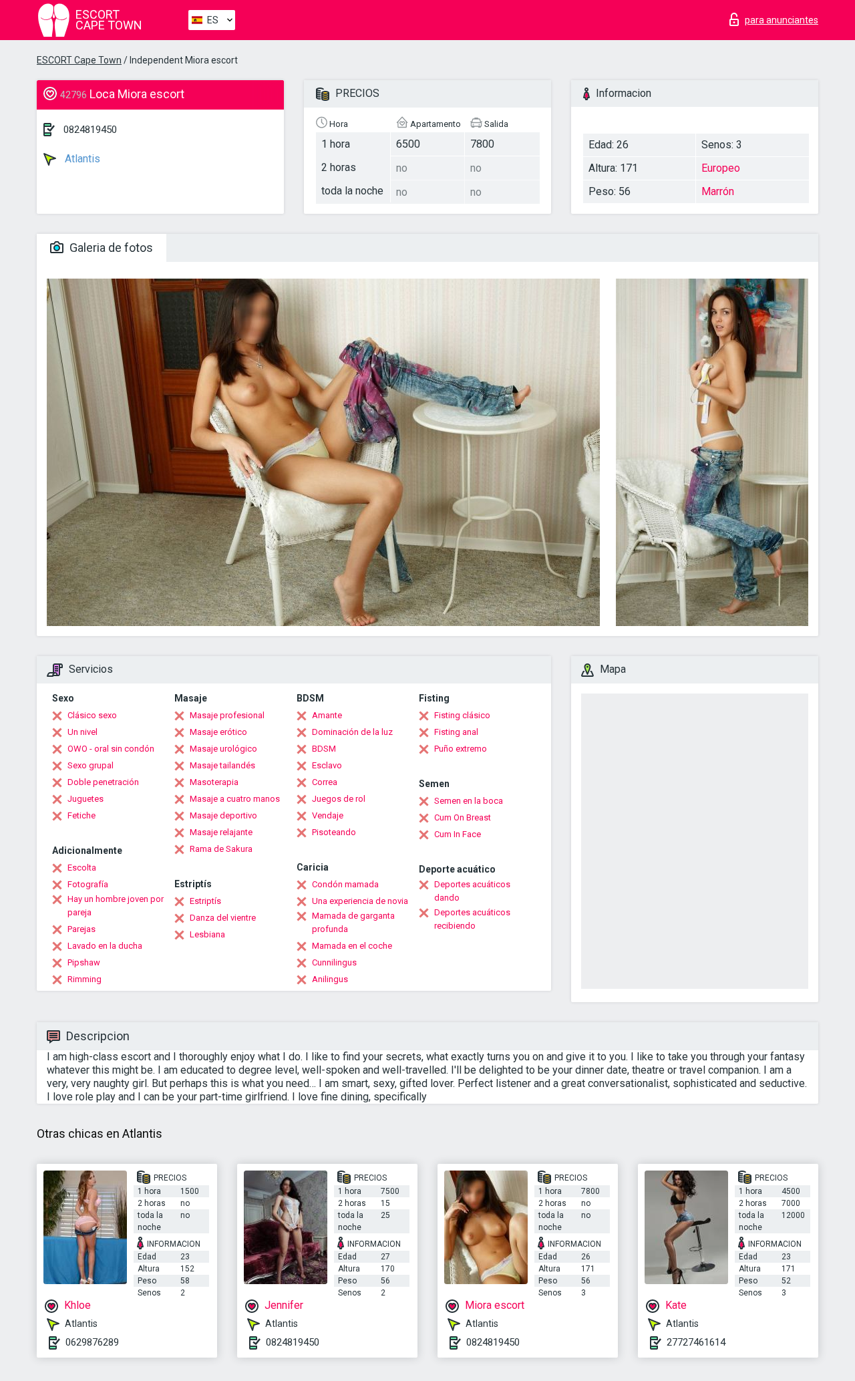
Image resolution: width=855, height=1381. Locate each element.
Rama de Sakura (221, 849)
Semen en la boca (468, 801)
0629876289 (92, 1342)
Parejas (81, 929)
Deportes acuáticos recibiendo (472, 919)
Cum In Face (457, 834)
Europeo (720, 168)
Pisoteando (334, 832)
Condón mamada (345, 884)
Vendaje (327, 815)
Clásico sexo (92, 715)
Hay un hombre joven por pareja (115, 905)
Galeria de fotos (110, 248)
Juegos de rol (338, 799)
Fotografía (87, 884)
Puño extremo (460, 749)
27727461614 (696, 1342)
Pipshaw (83, 962)
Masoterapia (214, 782)
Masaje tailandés (222, 765)
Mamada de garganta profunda (353, 922)
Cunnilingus (334, 962)
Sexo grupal (90, 765)
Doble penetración (103, 782)
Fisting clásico (462, 715)
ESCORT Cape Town (79, 60)
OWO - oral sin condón (110, 749)
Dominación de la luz (352, 732)
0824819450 (90, 130)
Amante (327, 715)
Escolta (81, 868)
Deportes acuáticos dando (472, 891)
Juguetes (85, 799)
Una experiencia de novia (360, 901)
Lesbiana (207, 934)
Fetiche (81, 815)
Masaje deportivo (223, 815)
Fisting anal (456, 732)
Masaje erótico (218, 732)
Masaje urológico (223, 749)
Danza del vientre (223, 918)
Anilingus (330, 979)
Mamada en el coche (352, 946)
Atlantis (81, 158)
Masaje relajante (221, 832)
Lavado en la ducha (104, 946)
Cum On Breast (462, 817)
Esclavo (327, 765)
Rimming (84, 979)
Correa (324, 782)
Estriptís (205, 901)
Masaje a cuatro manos (235, 799)
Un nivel (82, 732)
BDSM (324, 749)
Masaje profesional (227, 715)
